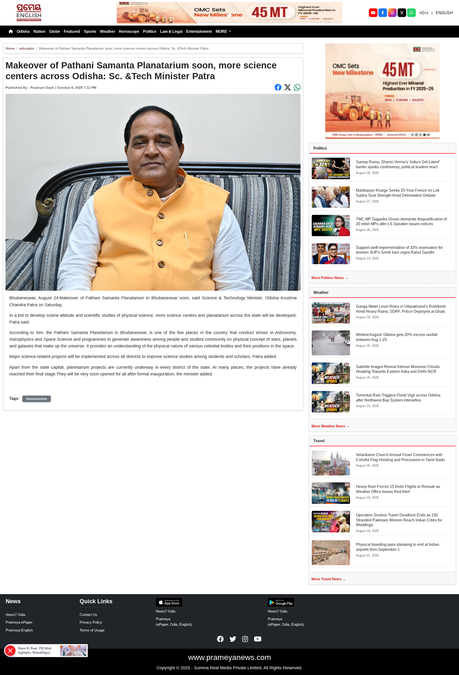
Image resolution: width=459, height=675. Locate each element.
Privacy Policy (91, 622)
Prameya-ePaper (19, 622)
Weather (107, 31)
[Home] (11, 31)
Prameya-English (19, 630)
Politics (149, 31)
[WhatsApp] (411, 12)
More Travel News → (328, 579)
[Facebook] (382, 12)
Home (10, 48)
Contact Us (88, 615)
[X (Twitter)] (402, 12)
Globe (54, 31)
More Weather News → (330, 426)
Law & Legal (171, 31)
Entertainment (199, 31)
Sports (90, 31)
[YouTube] (373, 12)
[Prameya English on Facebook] (220, 639)
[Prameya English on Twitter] (233, 639)
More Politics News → (329, 278)
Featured (72, 31)
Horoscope (129, 31)
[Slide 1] (229, 15)
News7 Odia (15, 615)
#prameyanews (36, 399)
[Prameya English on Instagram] (245, 639)
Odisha (23, 31)
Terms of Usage (92, 630)
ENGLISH (444, 13)
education (26, 48)
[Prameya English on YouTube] (257, 639)
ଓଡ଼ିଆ (423, 13)
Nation (39, 31)
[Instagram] (392, 12)
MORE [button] (222, 31)
